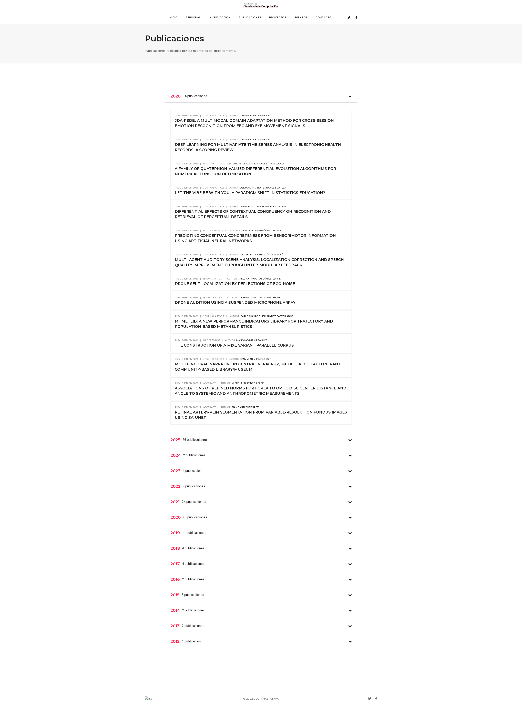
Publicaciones (250, 17)
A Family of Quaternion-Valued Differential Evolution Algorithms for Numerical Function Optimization (255, 171)
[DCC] (261, 5)
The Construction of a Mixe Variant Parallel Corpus (234, 345)
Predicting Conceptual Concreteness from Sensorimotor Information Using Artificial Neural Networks (255, 238)
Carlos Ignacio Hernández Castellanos (258, 163)
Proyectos (277, 17)
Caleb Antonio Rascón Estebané (261, 254)
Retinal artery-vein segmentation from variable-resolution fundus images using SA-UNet (261, 415)
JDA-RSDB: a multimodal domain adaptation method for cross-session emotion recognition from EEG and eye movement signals (254, 123)
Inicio (173, 17)
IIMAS (264, 698)
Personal (193, 17)
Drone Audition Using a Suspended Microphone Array (235, 302)
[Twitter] (349, 17)
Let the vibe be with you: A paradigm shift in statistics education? (250, 193)
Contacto (324, 17)
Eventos (300, 17)
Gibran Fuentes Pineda (255, 115)
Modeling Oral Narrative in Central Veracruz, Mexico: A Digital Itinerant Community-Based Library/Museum (258, 367)
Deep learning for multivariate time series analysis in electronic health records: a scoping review (258, 147)
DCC (256, 698)
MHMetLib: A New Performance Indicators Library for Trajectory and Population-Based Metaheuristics (254, 324)
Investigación (219, 17)
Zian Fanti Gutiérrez (245, 407)
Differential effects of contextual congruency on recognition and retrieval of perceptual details (253, 214)
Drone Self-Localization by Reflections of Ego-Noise (235, 284)
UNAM (274, 698)
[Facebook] (355, 17)
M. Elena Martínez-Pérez (248, 383)
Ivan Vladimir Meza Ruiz (251, 340)
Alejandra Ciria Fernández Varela (263, 187)
